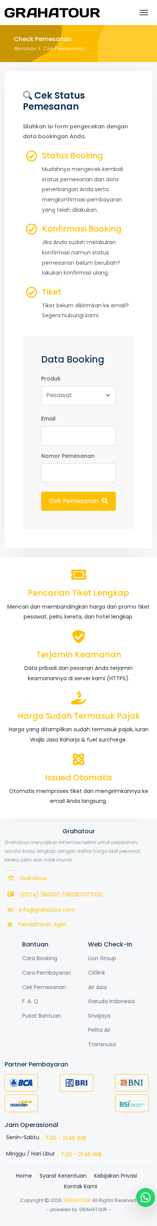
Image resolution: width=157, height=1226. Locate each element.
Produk (51, 378)
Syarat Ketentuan (63, 1176)
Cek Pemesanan (75, 501)
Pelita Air (99, 1030)
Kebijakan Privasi (115, 1176)
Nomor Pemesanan (68, 456)
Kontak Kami (80, 1186)
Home (24, 1176)
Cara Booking (39, 958)
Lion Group (102, 958)
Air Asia (97, 987)
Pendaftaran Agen (42, 924)
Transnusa (102, 1044)
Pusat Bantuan (41, 1015)
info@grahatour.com (47, 910)
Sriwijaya (99, 1015)
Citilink (96, 972)
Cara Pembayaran (46, 972)
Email (48, 418)
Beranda (25, 48)
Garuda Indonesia (111, 1001)
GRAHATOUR (77, 1200)
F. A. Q (30, 1001)
